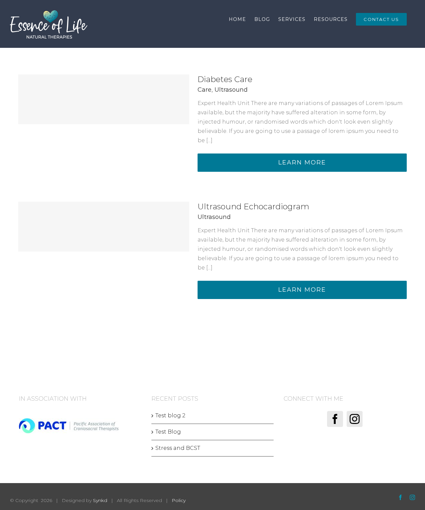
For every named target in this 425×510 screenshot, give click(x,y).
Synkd (100, 500)
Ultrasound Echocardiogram (253, 206)
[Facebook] (335, 419)
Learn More (302, 162)
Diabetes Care (225, 79)
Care (205, 89)
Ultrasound (231, 89)
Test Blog (168, 432)
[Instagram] (355, 419)
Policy (179, 500)
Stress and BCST (177, 448)
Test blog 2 (170, 415)
